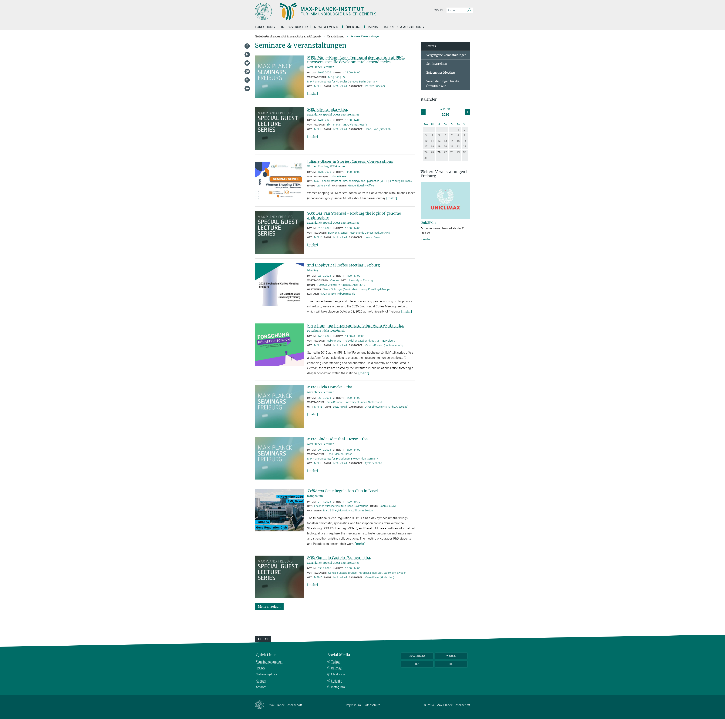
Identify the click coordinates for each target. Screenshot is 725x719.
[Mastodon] (247, 71)
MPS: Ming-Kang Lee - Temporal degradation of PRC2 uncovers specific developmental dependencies (356, 59)
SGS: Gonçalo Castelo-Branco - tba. (339, 557)
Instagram (338, 687)
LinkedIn (336, 681)
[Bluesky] (247, 63)
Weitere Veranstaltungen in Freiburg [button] (445, 174)
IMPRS (373, 26)
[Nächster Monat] (423, 112)
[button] (269, 606)
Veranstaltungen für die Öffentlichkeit (442, 83)
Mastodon (338, 674)
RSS (417, 664)
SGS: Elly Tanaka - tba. (327, 109)
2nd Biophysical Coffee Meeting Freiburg (343, 265)
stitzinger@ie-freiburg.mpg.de (337, 293)
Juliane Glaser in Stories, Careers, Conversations (350, 161)
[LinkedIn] (247, 54)
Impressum (353, 705)
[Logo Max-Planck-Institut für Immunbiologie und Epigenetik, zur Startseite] (325, 11)
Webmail (451, 655)
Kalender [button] (429, 99)
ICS (451, 664)
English (438, 10)
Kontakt (261, 681)
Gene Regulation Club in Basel (342, 491)
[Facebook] (247, 46)
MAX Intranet (417, 655)
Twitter (335, 662)
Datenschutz (371, 705)
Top (266, 639)
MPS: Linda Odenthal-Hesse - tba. (338, 439)
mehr (426, 239)
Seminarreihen (436, 63)
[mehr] (312, 93)
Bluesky (336, 668)
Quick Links (266, 655)
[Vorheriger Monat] (467, 112)
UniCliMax (428, 223)
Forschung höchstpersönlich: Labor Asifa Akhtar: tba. (355, 325)
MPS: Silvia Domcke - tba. (330, 387)
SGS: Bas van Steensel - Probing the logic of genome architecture (354, 215)
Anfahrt (261, 687)
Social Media (339, 655)
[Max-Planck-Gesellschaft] (262, 705)
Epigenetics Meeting (440, 72)
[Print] (247, 88)
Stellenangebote (266, 674)
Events (431, 46)
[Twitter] (247, 80)
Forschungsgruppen (269, 662)
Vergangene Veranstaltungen (446, 55)
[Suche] (469, 10)
